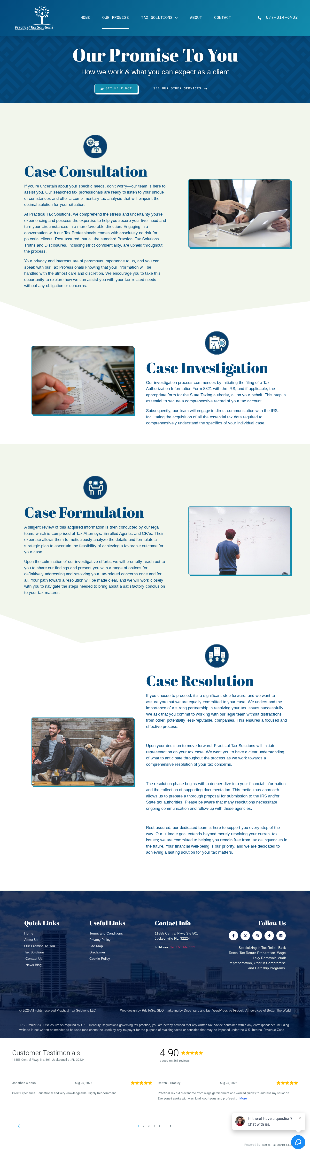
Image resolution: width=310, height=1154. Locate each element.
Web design (128, 1010)
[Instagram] (257, 935)
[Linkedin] (281, 935)
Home (85, 18)
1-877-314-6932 (182, 947)
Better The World (279, 1010)
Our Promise (115, 18)
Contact (222, 18)
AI (246, 1010)
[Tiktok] (269, 935)
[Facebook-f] (233, 935)
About (196, 18)
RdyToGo (148, 1010)
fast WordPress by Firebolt (225, 1010)
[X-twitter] (245, 935)
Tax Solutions (156, 18)
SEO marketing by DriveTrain (177, 1010)
